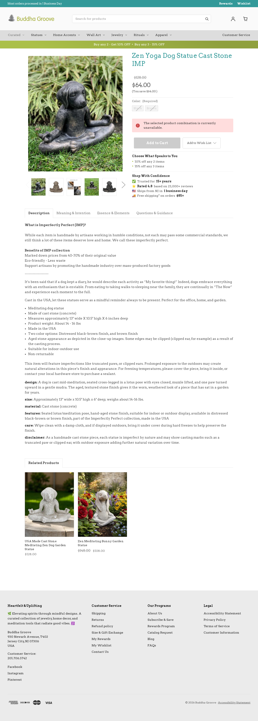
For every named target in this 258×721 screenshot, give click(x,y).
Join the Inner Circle (129, 372)
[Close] (188, 330)
